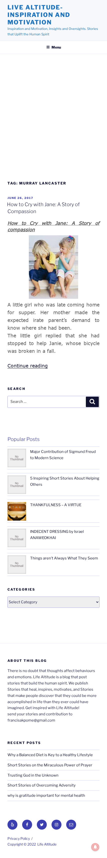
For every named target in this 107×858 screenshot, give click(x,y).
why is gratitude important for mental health (46, 795)
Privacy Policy (18, 838)
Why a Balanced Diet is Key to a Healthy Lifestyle (50, 755)
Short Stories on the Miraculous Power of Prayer (49, 765)
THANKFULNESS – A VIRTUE (55, 505)
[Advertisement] (53, 119)
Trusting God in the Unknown (32, 775)
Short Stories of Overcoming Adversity (41, 785)
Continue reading (27, 365)
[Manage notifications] (95, 847)
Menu (56, 47)
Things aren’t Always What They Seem (64, 558)
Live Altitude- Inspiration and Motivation (38, 15)
